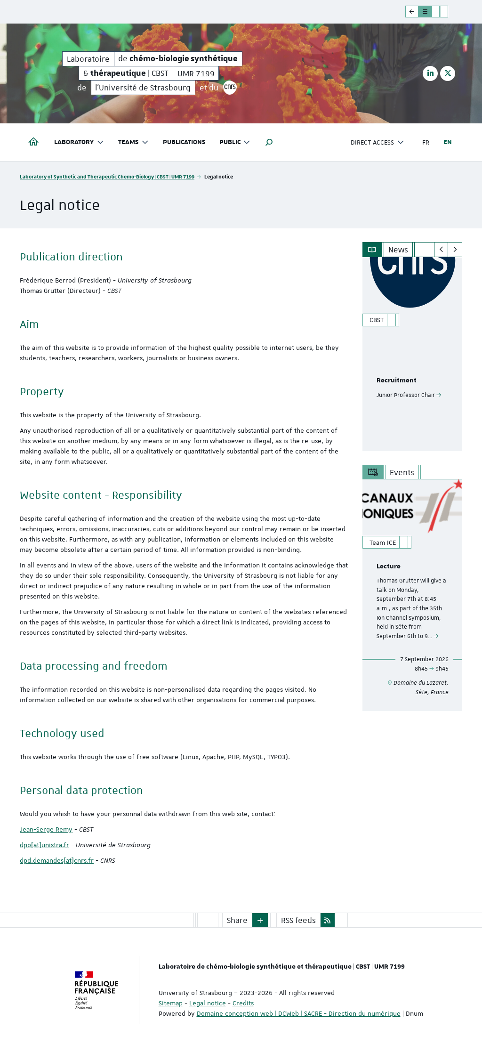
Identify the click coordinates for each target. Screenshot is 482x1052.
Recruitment (397, 380)
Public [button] (230, 142)
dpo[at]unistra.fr (44, 845)
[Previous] (441, 249)
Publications (184, 142)
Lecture (389, 566)
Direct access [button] (372, 142)
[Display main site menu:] (411, 12)
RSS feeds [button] (298, 920)
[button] (269, 142)
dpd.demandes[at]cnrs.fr (57, 860)
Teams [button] (128, 142)
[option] (412, 354)
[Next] (455, 249)
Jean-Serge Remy (46, 829)
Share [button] (237, 920)
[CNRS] (230, 87)
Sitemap (171, 1003)
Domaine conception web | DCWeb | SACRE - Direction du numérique (299, 1013)
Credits (243, 1003)
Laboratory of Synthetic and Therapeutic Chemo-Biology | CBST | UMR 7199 (107, 176)
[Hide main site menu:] (451, 12)
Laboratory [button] (74, 142)
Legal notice (207, 1003)
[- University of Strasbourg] (435, 12)
